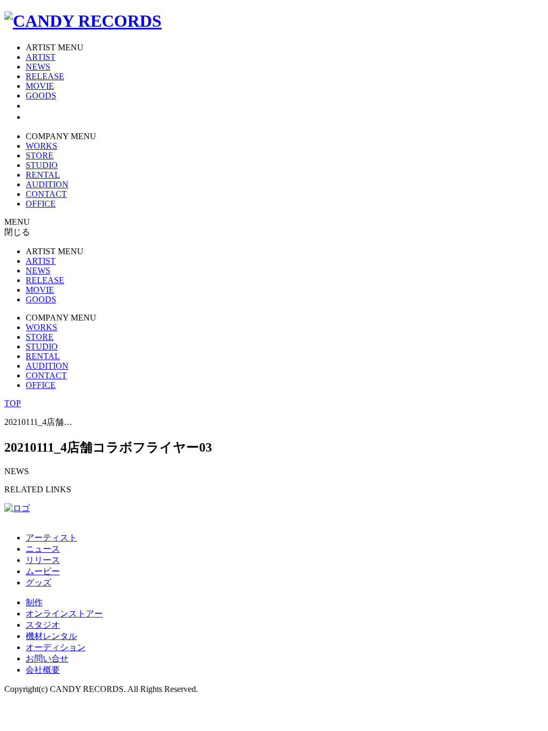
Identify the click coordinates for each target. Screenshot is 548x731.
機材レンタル (51, 636)
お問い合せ (47, 658)
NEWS (38, 66)
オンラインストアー (64, 613)
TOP (12, 403)
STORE (40, 155)
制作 (34, 602)
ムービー (43, 571)
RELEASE (45, 76)
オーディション (56, 647)
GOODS (41, 95)
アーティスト (51, 537)
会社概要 (43, 669)
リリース (43, 560)
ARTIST (41, 57)
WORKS (41, 145)
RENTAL (43, 174)
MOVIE (40, 85)
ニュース (43, 548)
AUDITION (47, 184)
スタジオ (43, 624)
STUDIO (42, 165)
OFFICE (41, 203)
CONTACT (46, 194)
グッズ (38, 582)
